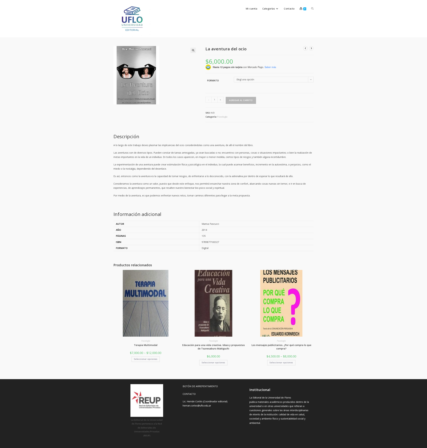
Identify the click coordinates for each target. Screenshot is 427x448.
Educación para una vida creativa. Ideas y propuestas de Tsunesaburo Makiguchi (213, 346)
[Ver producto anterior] (305, 48)
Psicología (222, 116)
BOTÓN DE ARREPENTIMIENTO (200, 386)
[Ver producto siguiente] (311, 48)
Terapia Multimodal (145, 345)
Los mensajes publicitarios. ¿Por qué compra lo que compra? (281, 346)
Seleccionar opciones (145, 359)
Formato (213, 80)
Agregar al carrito (241, 100)
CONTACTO (189, 393)
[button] (193, 50)
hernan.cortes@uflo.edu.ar (197, 405)
